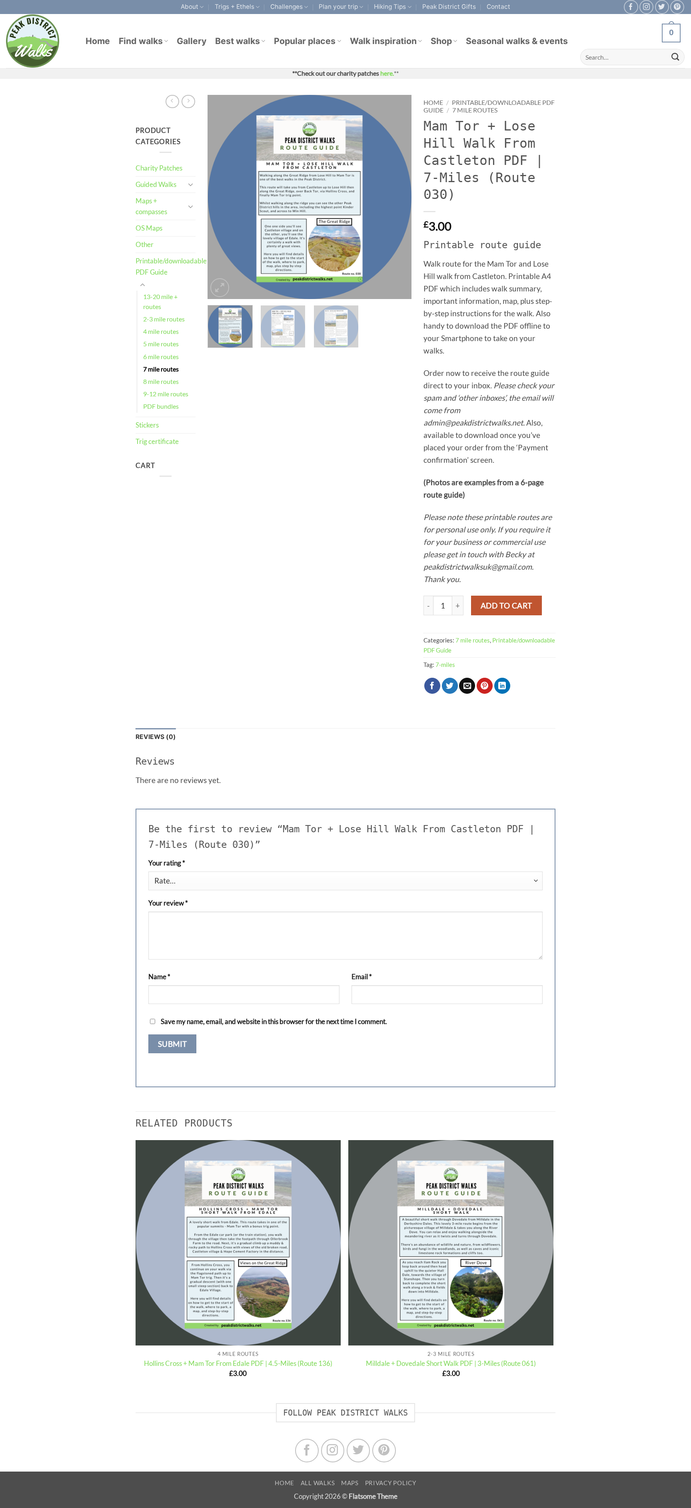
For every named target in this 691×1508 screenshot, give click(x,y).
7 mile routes (161, 369)
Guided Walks (156, 184)
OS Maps (149, 228)
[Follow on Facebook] (631, 7)
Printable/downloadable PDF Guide (171, 266)
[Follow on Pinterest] (677, 7)
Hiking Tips (390, 6)
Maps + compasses (151, 206)
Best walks (237, 41)
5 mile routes (161, 343)
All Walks (318, 1482)
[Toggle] (191, 184)
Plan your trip (338, 6)
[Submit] (675, 57)
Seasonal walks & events (517, 41)
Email (361, 976)
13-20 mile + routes (160, 301)
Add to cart (506, 605)
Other (145, 244)
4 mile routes (161, 331)
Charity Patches (159, 168)
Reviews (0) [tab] (156, 737)
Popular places (305, 41)
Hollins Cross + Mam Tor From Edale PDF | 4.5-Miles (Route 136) (238, 1363)
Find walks (141, 41)
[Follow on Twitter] (662, 7)
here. (387, 73)
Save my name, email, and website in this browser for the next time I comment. (274, 1021)
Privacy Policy (390, 1482)
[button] (219, 287)
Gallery (191, 41)
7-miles (445, 664)
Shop (441, 41)
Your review (168, 903)
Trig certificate (157, 441)
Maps (350, 1482)
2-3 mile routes (164, 319)
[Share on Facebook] (432, 686)
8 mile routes (161, 381)
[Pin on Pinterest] (485, 686)
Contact (498, 6)
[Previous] (221, 197)
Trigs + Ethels (234, 6)
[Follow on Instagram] (646, 7)
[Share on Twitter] (450, 686)
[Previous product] (188, 101)
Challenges (286, 6)
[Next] (397, 197)
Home (98, 41)
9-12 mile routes (165, 394)
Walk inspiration (383, 41)
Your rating (166, 863)
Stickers (147, 425)
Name (159, 976)
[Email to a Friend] (467, 686)
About (189, 6)
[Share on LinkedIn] (502, 686)
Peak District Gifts (449, 6)
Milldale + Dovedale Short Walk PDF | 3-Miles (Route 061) (451, 1363)
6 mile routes (161, 356)
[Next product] (172, 101)
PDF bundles (161, 406)
